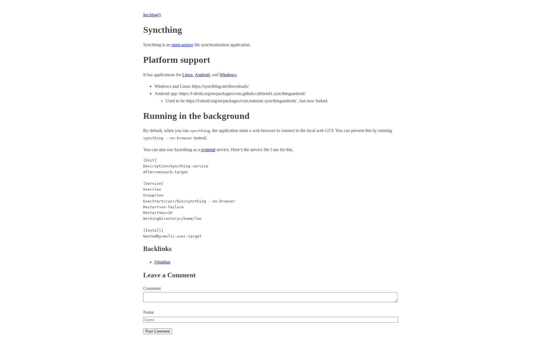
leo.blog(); (152, 14)
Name (148, 312)
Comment (152, 288)
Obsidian (162, 262)
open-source (182, 44)
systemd (208, 149)
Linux (187, 74)
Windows (228, 74)
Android (202, 74)
